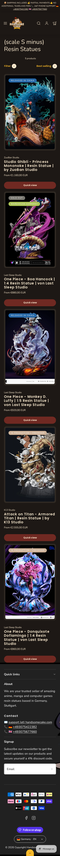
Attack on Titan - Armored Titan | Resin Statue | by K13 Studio (29, 518)
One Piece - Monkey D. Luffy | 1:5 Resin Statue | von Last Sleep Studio (26, 400)
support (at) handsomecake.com (30, 722)
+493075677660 (39, 9)
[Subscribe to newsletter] (52, 769)
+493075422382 (20, 9)
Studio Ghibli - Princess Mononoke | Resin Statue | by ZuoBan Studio (29, 165)
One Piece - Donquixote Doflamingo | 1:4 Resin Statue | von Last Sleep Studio (27, 637)
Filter (7, 66)
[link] (47, 23)
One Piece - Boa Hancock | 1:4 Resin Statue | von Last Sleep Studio (29, 283)
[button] (5, 23)
